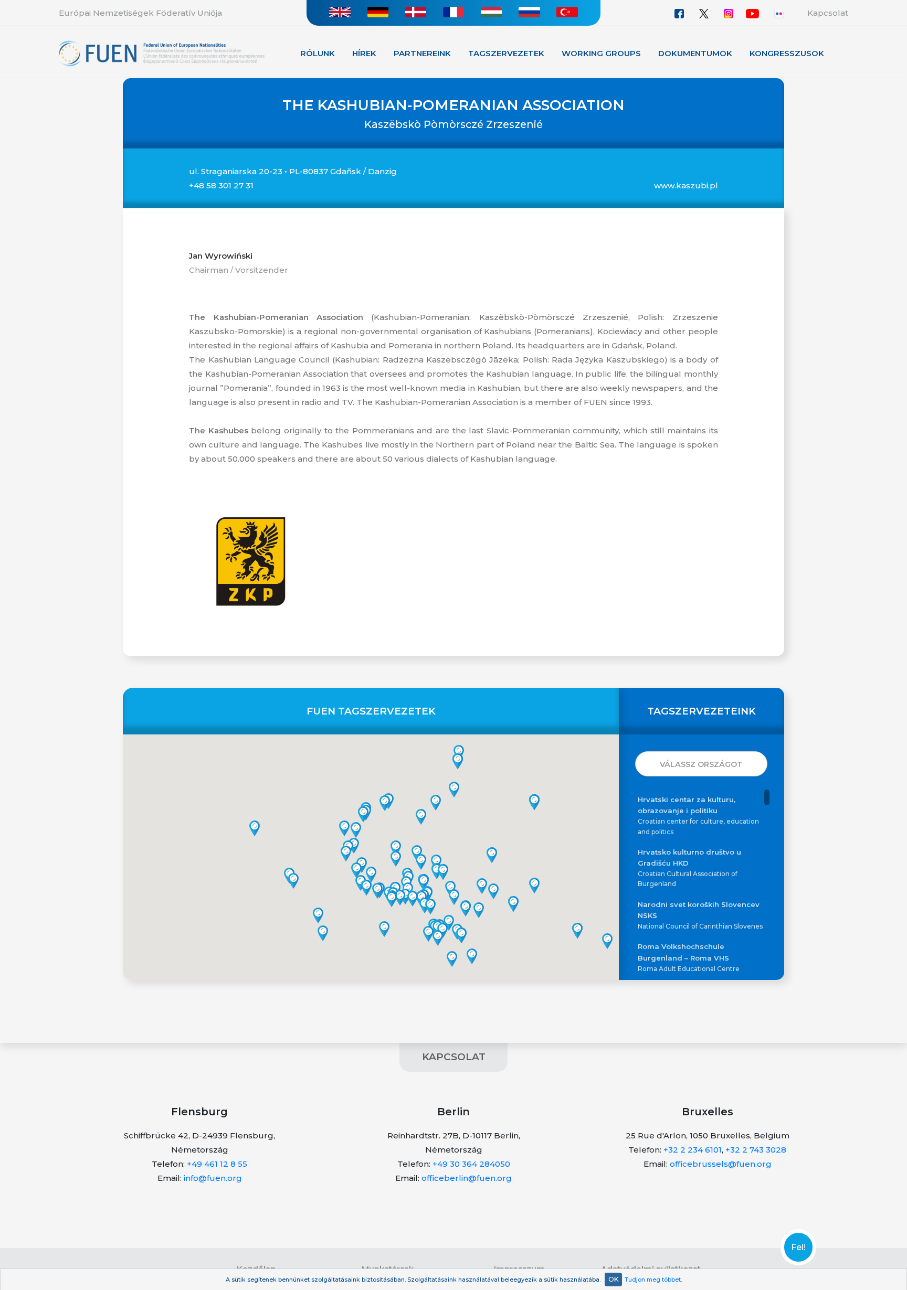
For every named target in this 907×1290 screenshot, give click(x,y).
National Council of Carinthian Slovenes (700, 915)
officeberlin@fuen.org (466, 1178)
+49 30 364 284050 (471, 1164)
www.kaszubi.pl (686, 185)
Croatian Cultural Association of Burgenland (689, 868)
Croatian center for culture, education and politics (698, 815)
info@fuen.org (213, 1178)
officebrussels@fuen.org (721, 1164)
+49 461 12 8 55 (217, 1164)
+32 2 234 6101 (692, 1150)
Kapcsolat (827, 13)
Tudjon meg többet (653, 1279)
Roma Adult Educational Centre (689, 957)
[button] (428, 934)
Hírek (364, 53)
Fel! (798, 1247)
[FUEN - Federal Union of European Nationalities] (162, 53)
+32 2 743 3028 (755, 1150)
